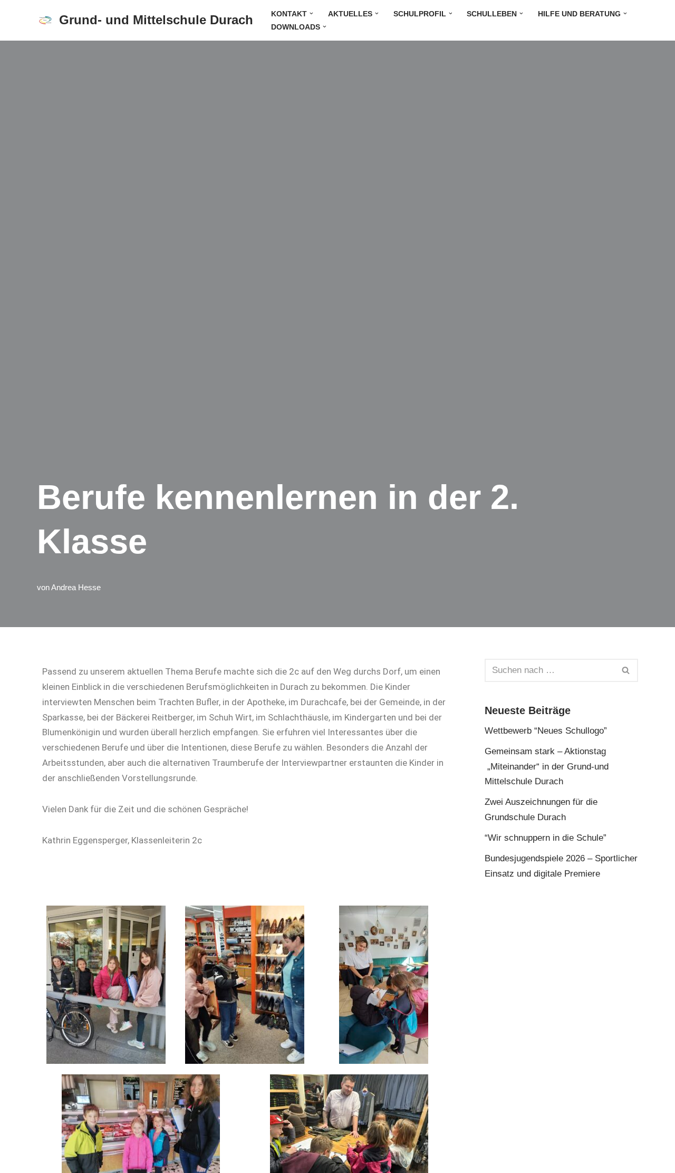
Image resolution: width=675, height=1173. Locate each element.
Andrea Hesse (76, 587)
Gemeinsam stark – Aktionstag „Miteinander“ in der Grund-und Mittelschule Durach (547, 766)
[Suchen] (626, 670)
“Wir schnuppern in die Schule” (545, 838)
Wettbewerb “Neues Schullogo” (546, 731)
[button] (311, 13)
